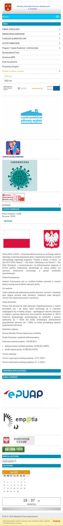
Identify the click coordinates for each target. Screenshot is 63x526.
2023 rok (8, 76)
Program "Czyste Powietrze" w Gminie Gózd (20, 48)
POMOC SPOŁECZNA (11, 29)
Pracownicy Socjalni (10, 67)
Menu (5, 16)
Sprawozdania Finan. (11, 52)
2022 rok (8, 81)
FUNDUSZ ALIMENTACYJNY (14, 38)
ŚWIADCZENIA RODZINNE (13, 34)
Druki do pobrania (9, 62)
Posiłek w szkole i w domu (13, 71)
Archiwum (6, 205)
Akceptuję (56, 521)
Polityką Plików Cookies (12, 523)
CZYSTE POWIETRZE (10, 43)
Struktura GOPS (8, 57)
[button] (59, 29)
